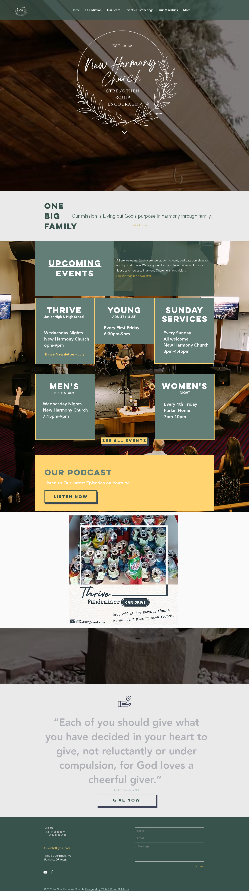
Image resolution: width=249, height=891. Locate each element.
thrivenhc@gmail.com (57, 848)
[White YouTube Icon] (45, 872)
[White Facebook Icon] (52, 872)
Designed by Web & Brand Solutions (107, 889)
